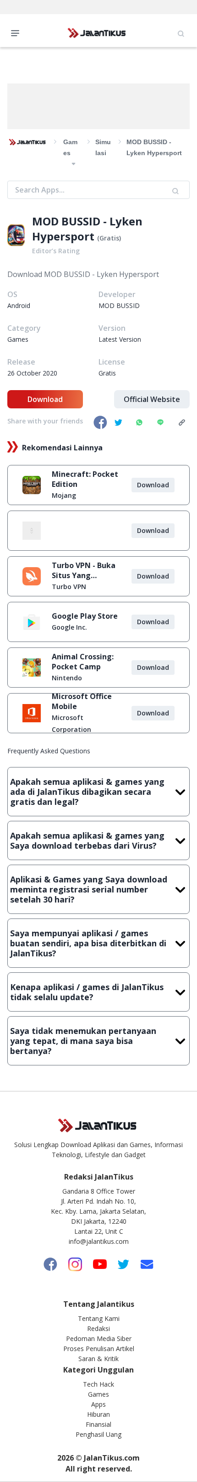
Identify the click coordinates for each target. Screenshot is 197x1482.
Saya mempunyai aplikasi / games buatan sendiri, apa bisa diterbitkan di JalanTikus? (88, 943)
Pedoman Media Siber (98, 1338)
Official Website (152, 399)
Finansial (98, 1424)
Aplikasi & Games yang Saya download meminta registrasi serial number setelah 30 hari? (88, 889)
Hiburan (98, 1414)
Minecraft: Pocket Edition (85, 479)
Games (98, 1394)
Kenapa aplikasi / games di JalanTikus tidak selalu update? (87, 991)
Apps (98, 1404)
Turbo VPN (69, 586)
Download (45, 399)
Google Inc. (69, 627)
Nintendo (67, 677)
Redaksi (98, 1328)
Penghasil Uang (98, 1434)
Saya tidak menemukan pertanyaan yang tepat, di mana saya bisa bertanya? (83, 1040)
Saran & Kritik (98, 1358)
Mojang (64, 495)
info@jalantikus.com (99, 1241)
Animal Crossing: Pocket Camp (83, 662)
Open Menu (17, 32)
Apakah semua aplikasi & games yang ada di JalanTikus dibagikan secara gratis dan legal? (87, 791)
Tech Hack (98, 1384)
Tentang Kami (99, 1318)
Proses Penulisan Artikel (98, 1348)
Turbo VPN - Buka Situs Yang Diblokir (83, 570)
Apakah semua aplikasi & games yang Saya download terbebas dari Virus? (87, 840)
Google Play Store (85, 616)
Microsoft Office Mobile (82, 701)
